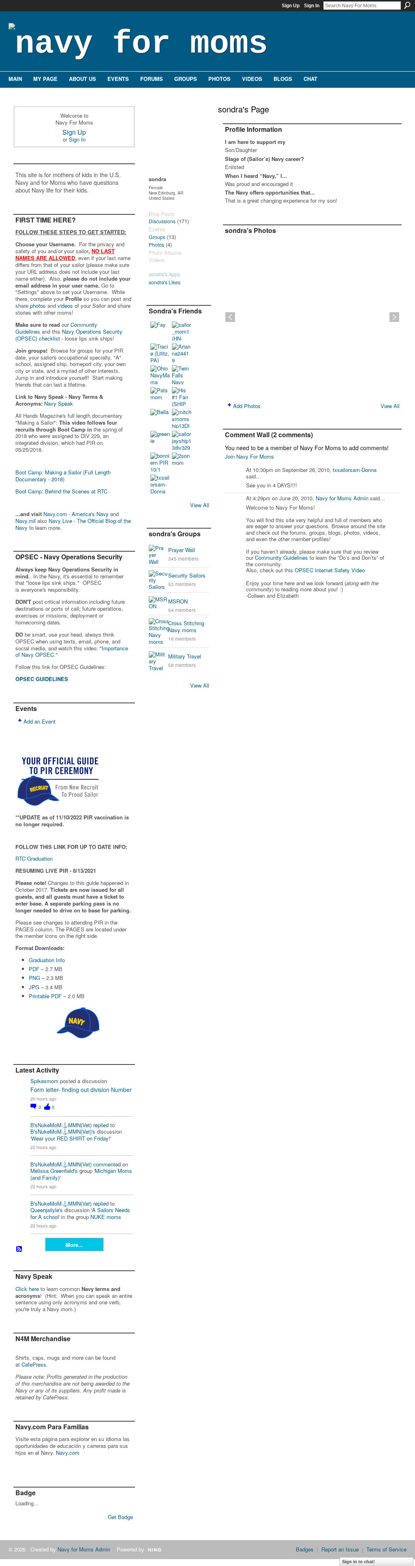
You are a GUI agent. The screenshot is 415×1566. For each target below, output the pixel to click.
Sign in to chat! (358, 1561)
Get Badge (120, 1517)
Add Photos (247, 406)
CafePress (33, 1364)
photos (38, 305)
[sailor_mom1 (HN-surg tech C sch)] (181, 331)
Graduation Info (47, 960)
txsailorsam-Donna (354, 470)
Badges (305, 1549)
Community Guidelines (281, 557)
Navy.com (67, 1452)
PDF (34, 969)
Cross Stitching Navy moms (186, 626)
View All (199, 505)
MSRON (178, 601)
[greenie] (160, 440)
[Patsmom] (160, 396)
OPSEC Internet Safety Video (330, 570)
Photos (156, 244)
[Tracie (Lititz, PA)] (160, 353)
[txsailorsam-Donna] (160, 484)
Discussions (162, 221)
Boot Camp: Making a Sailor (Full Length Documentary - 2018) (63, 475)
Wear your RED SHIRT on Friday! (70, 1138)
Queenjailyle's (46, 1210)
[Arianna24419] (181, 353)
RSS (19, 1249)
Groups (157, 237)
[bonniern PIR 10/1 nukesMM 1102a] (160, 462)
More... (74, 1245)
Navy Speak (58, 403)
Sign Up (290, 5)
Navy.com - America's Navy (76, 514)
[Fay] (160, 331)
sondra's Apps (164, 274)
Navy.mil (25, 521)
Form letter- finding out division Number (81, 1090)
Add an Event (40, 721)
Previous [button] (230, 317)
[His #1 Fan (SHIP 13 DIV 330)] (181, 396)
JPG (34, 987)
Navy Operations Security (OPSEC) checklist (68, 335)
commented (107, 1164)
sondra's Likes (164, 282)
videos (65, 305)
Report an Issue (340, 1549)
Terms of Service (386, 1549)
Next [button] (394, 317)
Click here (27, 1289)
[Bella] (160, 418)
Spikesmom (44, 1081)
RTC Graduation (34, 858)
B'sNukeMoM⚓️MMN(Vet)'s (62, 1131)
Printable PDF (45, 996)
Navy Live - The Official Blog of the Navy (73, 524)
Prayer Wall (181, 550)
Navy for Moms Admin (342, 498)
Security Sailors (186, 575)
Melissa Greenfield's (54, 1170)
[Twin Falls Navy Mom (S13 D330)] (181, 375)
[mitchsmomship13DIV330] (181, 418)
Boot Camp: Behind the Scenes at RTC (61, 491)
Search (407, 5)
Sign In (311, 5)
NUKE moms (105, 1217)
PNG (34, 978)
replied (101, 1125)
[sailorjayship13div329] (181, 440)
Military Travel (184, 656)
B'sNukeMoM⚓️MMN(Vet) (61, 1125)
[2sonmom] (181, 462)
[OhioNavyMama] (160, 375)
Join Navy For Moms (249, 456)
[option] (312, 317)
